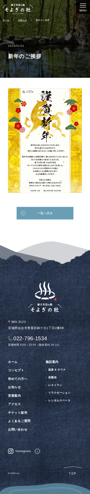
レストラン (55, 385)
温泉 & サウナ (57, 369)
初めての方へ (17, 378)
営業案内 (14, 395)
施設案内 (52, 362)
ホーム (13, 362)
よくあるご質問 (19, 421)
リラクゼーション (59, 392)
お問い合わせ (17, 429)
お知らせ (14, 387)
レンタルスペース (59, 400)
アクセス (14, 404)
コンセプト (16, 370)
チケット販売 (17, 412)
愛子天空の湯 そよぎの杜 (18, 9)
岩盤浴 (52, 377)
